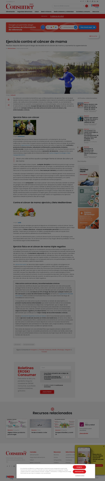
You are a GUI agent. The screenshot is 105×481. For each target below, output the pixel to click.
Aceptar (79, 467)
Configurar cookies (79, 475)
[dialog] (55, 471)
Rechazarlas (79, 471)
